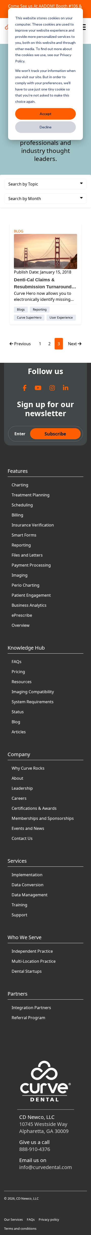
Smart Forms (24, 535)
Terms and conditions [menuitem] (20, 1228)
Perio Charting (25, 585)
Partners (18, 993)
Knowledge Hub (26, 647)
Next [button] (73, 343)
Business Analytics (29, 605)
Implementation (27, 874)
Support (19, 915)
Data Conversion (27, 885)
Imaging (20, 575)
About (17, 778)
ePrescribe (22, 615)
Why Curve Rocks (28, 768)
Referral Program (28, 1017)
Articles (19, 732)
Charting (20, 485)
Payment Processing (31, 565)
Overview (21, 625)
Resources (22, 681)
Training (19, 905)
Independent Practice (32, 951)
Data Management (30, 895)
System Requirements (33, 701)
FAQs (16, 661)
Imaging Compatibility (33, 691)
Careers (19, 798)
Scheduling (22, 505)
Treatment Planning (31, 495)
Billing (17, 515)
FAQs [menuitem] (31, 1219)
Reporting (21, 545)
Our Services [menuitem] (13, 1219)
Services (17, 860)
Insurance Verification (33, 525)
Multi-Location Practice (34, 961)
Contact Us (22, 838)
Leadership (22, 788)
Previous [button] (22, 343)
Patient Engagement (31, 595)
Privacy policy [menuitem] (49, 1219)
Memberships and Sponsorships (43, 818)
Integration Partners (31, 1007)
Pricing (18, 671)
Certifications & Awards (34, 808)
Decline (46, 127)
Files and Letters (27, 555)
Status (18, 712)
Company (19, 754)
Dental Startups (27, 971)
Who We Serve (24, 937)
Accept (46, 114)
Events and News (28, 828)
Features (18, 471)
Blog (16, 722)
